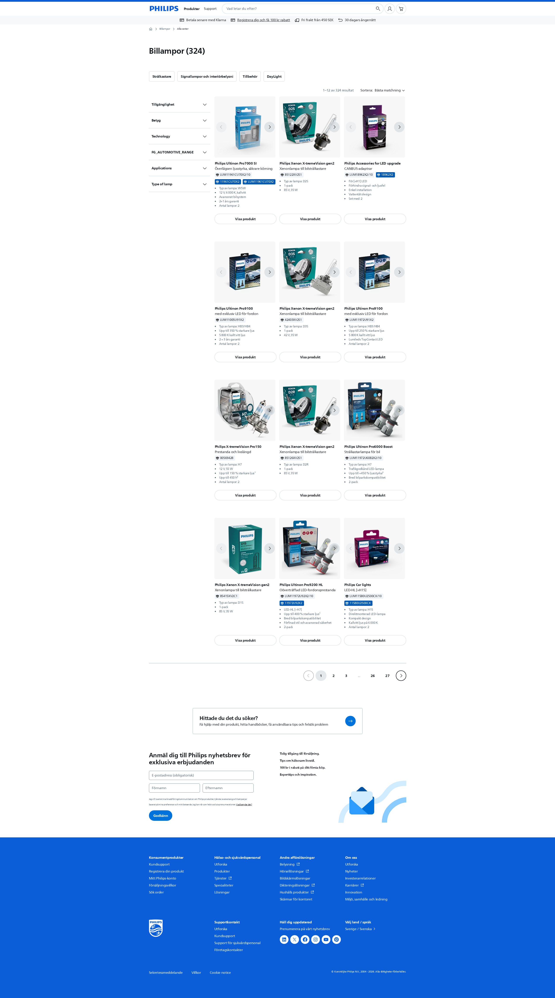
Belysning (287, 864)
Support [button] (210, 8)
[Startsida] (164, 8)
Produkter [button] (192, 8)
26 (373, 676)
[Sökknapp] (378, 8)
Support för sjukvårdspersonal (237, 943)
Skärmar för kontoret (296, 899)
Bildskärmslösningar (295, 878)
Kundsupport (159, 864)
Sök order (156, 892)
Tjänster (220, 878)
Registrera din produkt (166, 871)
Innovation (353, 892)
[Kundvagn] (401, 8)
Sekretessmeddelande (166, 973)
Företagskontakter (228, 950)
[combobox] (292, 8)
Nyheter (351, 871)
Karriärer (352, 885)
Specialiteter (223, 885)
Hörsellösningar (292, 871)
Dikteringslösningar (295, 885)
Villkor (196, 973)
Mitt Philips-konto (162, 878)
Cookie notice (220, 973)
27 (387, 676)
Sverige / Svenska (358, 929)
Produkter (222, 871)
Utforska (220, 864)
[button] (245, 219)
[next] (269, 127)
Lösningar (222, 892)
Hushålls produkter (294, 892)
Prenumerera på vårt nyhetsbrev (305, 929)
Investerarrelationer (360, 878)
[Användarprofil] (389, 8)
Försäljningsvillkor (162, 885)
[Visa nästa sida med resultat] (401, 675)
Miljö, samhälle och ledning (366, 899)
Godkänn (160, 815)
